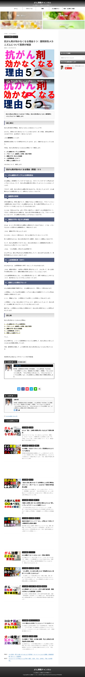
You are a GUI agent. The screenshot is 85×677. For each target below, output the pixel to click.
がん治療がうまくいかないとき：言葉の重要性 (36, 555)
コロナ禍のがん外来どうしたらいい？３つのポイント (38, 623)
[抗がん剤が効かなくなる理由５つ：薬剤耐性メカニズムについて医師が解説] (31, 389)
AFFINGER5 (59, 674)
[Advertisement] (29, 469)
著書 (42, 8)
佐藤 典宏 (18, 365)
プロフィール (29, 8)
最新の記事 (22, 362)
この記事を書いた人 (11, 362)
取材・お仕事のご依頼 (69, 8)
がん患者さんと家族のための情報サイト (42, 672)
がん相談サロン (56, 8)
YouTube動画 (9, 416)
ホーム (16, 8)
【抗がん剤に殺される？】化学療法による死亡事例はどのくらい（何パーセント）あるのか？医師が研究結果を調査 (38, 485)
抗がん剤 (15, 416)
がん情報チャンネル (42, 2)
